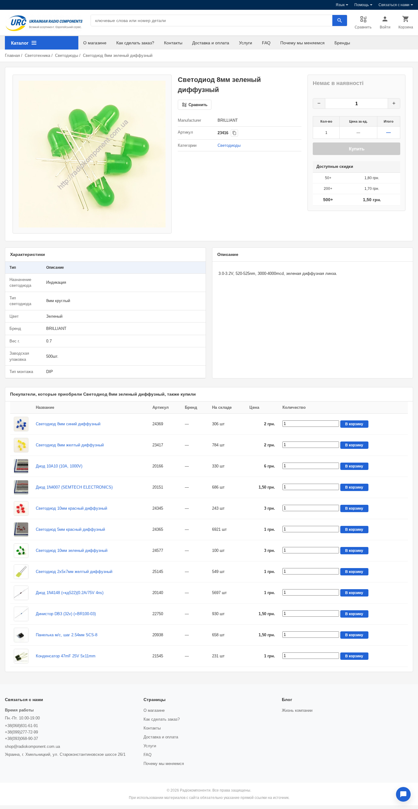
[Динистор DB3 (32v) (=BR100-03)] (21, 614)
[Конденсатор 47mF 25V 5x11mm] (21, 656)
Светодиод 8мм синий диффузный (68, 424)
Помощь (361, 5)
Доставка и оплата (210, 42)
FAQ (266, 42)
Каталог (19, 43)
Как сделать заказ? (135, 42)
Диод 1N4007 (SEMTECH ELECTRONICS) (74, 487)
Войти (385, 27)
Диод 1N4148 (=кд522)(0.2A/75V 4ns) (69, 592)
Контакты (173, 42)
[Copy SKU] (234, 133)
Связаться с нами (394, 5)
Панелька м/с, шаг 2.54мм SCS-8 (66, 635)
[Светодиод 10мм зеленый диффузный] (21, 550)
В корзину (354, 424)
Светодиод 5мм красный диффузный (70, 529)
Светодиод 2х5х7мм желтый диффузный (74, 571)
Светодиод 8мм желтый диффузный (70, 445)
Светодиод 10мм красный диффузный (71, 508)
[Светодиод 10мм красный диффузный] (21, 508)
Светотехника (37, 55)
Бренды (342, 42)
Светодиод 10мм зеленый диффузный (71, 550)
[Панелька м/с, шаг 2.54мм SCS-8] (21, 635)
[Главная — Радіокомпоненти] (44, 23)
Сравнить (363, 27)
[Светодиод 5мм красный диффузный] (21, 529)
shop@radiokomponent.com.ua (32, 746)
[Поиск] (339, 20)
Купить (356, 148)
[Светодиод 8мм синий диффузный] (21, 424)
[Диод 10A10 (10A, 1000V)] (21, 466)
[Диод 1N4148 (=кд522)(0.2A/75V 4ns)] (21, 593)
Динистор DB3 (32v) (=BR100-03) (66, 613)
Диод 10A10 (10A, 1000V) (59, 466)
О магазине (94, 42)
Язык (340, 5)
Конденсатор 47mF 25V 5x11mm (65, 656)
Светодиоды (66, 55)
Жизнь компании (297, 710)
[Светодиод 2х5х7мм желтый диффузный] (21, 571)
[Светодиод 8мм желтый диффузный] (21, 445)
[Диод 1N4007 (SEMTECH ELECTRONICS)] (21, 487)
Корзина (405, 27)
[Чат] (403, 794)
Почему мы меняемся (302, 42)
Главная (12, 55)
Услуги (245, 42)
